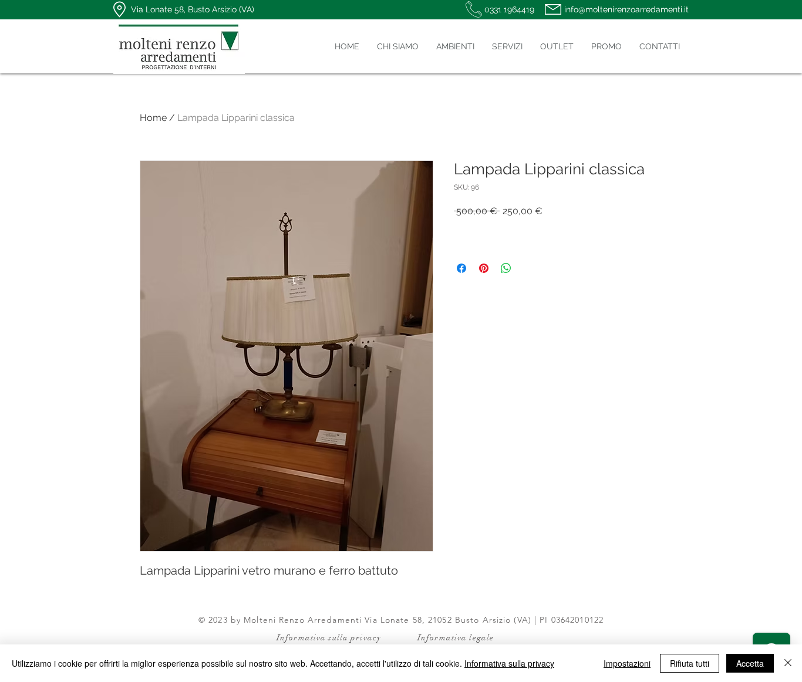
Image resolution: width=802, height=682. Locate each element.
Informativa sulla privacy (509, 663)
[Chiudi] (788, 663)
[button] (455, 46)
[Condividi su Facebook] (461, 268)
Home (153, 117)
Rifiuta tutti (689, 663)
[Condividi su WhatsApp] (506, 268)
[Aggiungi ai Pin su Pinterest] (484, 268)
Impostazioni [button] (627, 663)
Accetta (750, 663)
